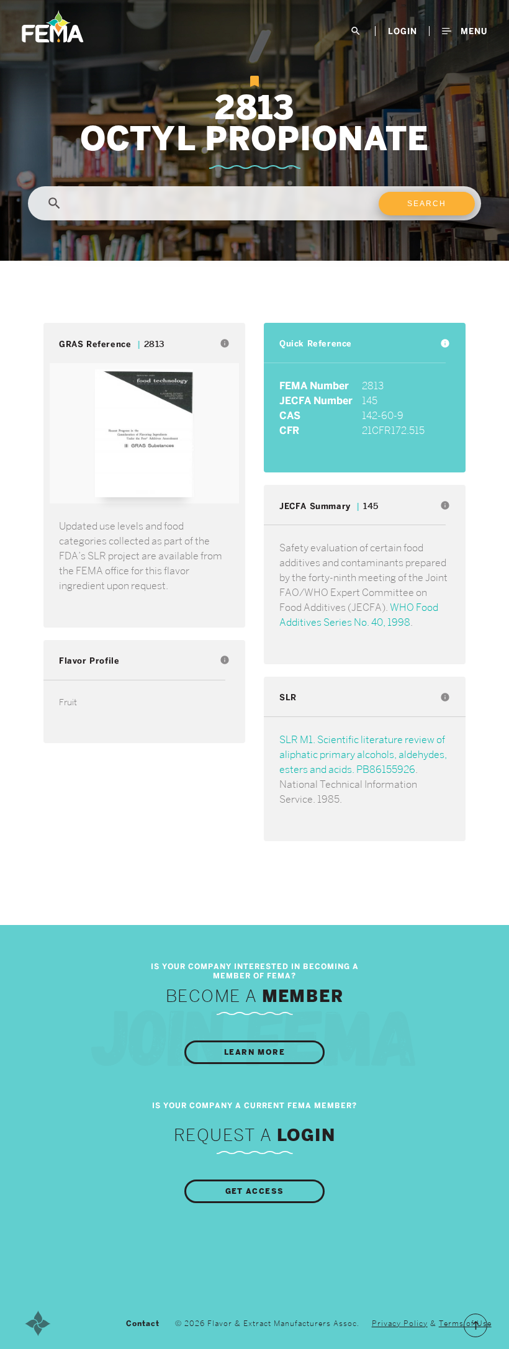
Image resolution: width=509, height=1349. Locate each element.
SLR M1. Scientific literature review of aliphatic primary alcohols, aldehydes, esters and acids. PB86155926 (363, 754)
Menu (472, 31)
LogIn (402, 31)
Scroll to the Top (475, 1325)
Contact (143, 1324)
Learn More (254, 1052)
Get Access (254, 1191)
